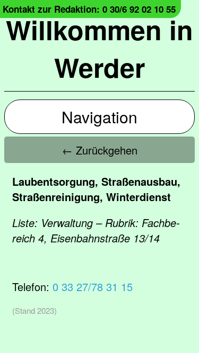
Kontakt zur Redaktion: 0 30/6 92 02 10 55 (89, 9)
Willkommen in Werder (99, 48)
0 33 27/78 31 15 (93, 286)
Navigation (99, 116)
